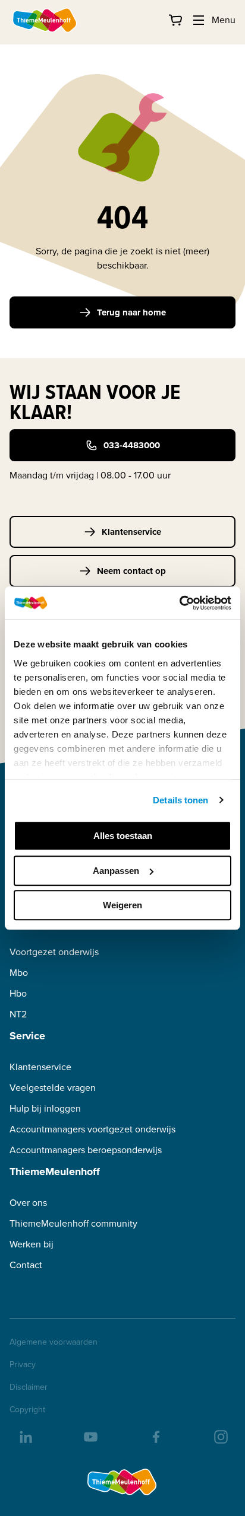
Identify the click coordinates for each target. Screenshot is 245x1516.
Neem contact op (131, 570)
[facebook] (155, 1435)
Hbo (18, 993)
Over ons (28, 1202)
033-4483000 (131, 445)
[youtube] (89, 1435)
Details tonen (180, 800)
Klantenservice (131, 531)
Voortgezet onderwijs (54, 951)
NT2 (18, 1014)
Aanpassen (116, 871)
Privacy (23, 1365)
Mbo (19, 972)
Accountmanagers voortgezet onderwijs (92, 1129)
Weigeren (122, 905)
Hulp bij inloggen (45, 1108)
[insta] (220, 1435)
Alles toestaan (122, 836)
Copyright (27, 1410)
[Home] (45, 20)
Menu (223, 20)
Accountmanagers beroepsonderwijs (86, 1149)
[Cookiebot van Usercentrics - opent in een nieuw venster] (179, 603)
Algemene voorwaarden (54, 1342)
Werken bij (32, 1244)
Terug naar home (131, 312)
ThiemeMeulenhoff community (73, 1223)
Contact (26, 1264)
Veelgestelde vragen (53, 1087)
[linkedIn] (24, 1435)
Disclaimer (29, 1387)
